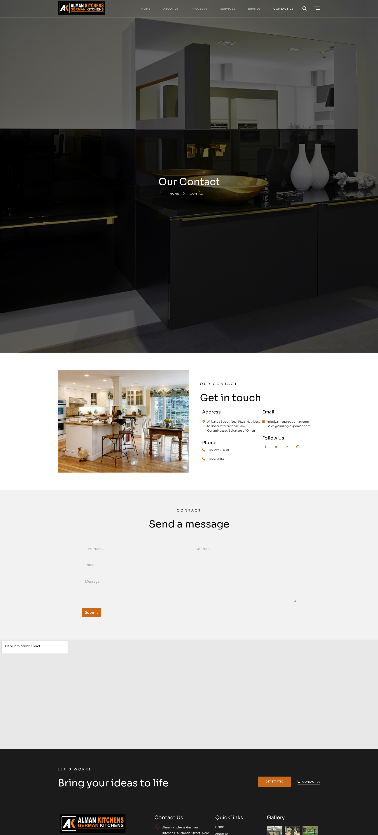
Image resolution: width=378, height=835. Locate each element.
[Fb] (265, 448)
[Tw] (276, 448)
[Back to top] (372, 829)
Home (145, 8)
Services (227, 8)
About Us (171, 8)
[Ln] (287, 448)
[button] (304, 8)
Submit (91, 612)
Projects (199, 8)
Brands (254, 8)
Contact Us (283, 8)
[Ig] (297, 448)
